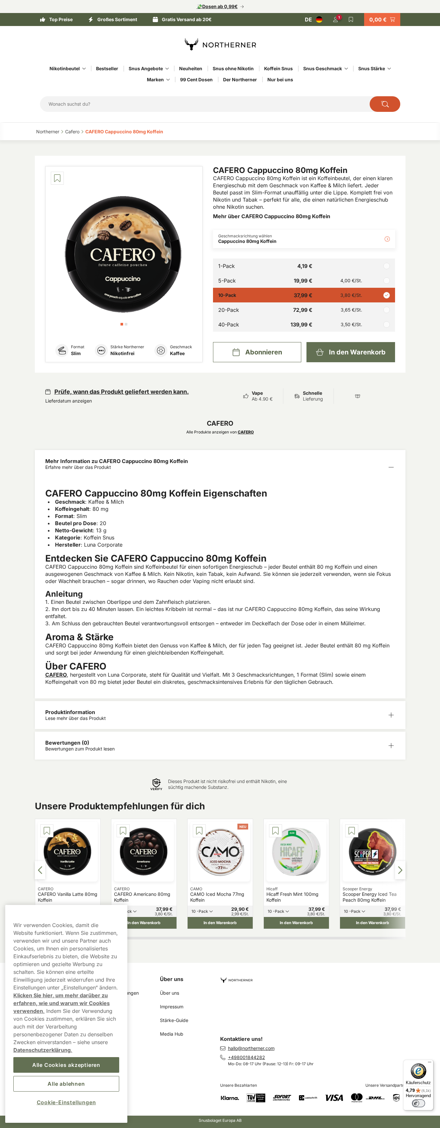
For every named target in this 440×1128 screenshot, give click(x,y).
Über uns (171, 979)
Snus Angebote (146, 68)
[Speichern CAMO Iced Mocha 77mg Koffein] (199, 830)
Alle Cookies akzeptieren (66, 1065)
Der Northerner (240, 79)
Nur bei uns (280, 79)
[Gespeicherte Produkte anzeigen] (351, 19)
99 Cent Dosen (196, 79)
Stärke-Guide (174, 1020)
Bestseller (107, 68)
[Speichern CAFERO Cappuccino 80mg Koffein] (57, 178)
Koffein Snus (278, 68)
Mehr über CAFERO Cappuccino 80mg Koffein (271, 216)
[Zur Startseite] (220, 44)
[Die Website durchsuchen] (385, 104)
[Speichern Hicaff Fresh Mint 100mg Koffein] (275, 830)
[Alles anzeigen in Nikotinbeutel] (84, 69)
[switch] (418, 1103)
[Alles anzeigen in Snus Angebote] (167, 69)
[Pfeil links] (40, 870)
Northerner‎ (47, 131)
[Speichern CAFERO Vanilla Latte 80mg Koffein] (46, 830)
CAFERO (56, 674)
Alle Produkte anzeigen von (220, 432)
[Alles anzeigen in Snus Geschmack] (346, 69)
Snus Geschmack (322, 68)
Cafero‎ (72, 131)
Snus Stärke (371, 68)
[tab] (122, 324)
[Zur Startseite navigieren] (315, 977)
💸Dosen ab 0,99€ (217, 6)
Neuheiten (190, 68)
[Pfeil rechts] (400, 870)
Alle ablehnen (66, 1084)
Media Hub (171, 1034)
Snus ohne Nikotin (233, 68)
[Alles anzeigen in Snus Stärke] (389, 69)
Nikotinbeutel (65, 68)
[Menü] (429, 1064)
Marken (155, 79)
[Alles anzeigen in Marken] (168, 80)
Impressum (171, 1006)
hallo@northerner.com (251, 1048)
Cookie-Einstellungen (66, 1102)
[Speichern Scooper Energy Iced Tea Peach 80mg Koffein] (351, 830)
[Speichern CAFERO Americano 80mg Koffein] (123, 830)
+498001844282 (246, 1057)
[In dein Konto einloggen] (335, 19)
